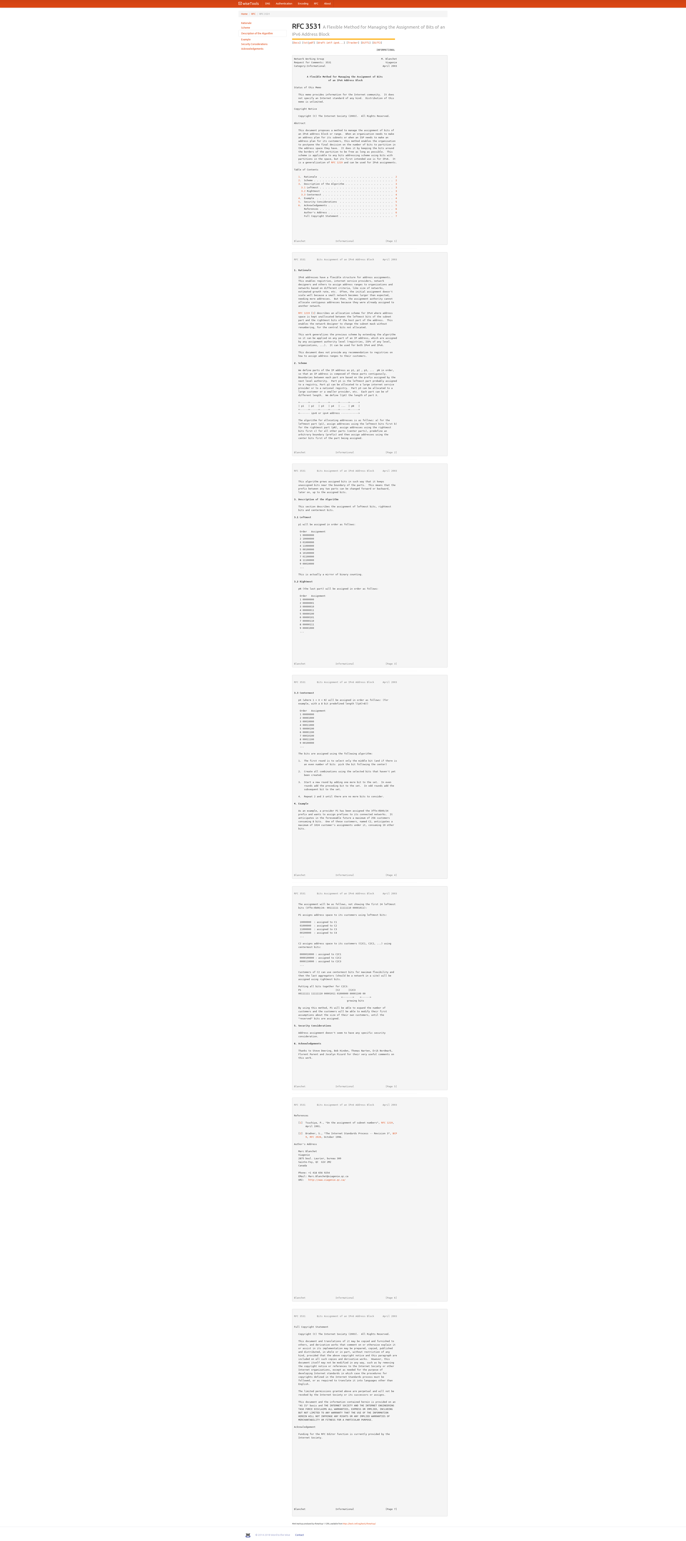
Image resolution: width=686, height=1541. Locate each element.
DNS (267, 3)
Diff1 (365, 42)
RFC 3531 (299, 259)
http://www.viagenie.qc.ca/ (327, 1180)
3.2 (303, 191)
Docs (296, 42)
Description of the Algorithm (257, 33)
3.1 (303, 187)
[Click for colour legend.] (343, 39)
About (327, 3)
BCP (395, 1133)
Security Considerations (254, 44)
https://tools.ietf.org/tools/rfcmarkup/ (359, 1524)
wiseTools (250, 3)
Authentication (284, 3)
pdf (311, 42)
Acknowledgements (252, 48)
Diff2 (377, 42)
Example (246, 39)
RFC (316, 3)
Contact (299, 1534)
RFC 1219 (337, 162)
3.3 (303, 194)
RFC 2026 (315, 1137)
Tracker (353, 42)
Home (244, 14)
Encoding (303, 3)
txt (306, 42)
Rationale (246, 23)
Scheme (245, 27)
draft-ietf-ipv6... (331, 42)
